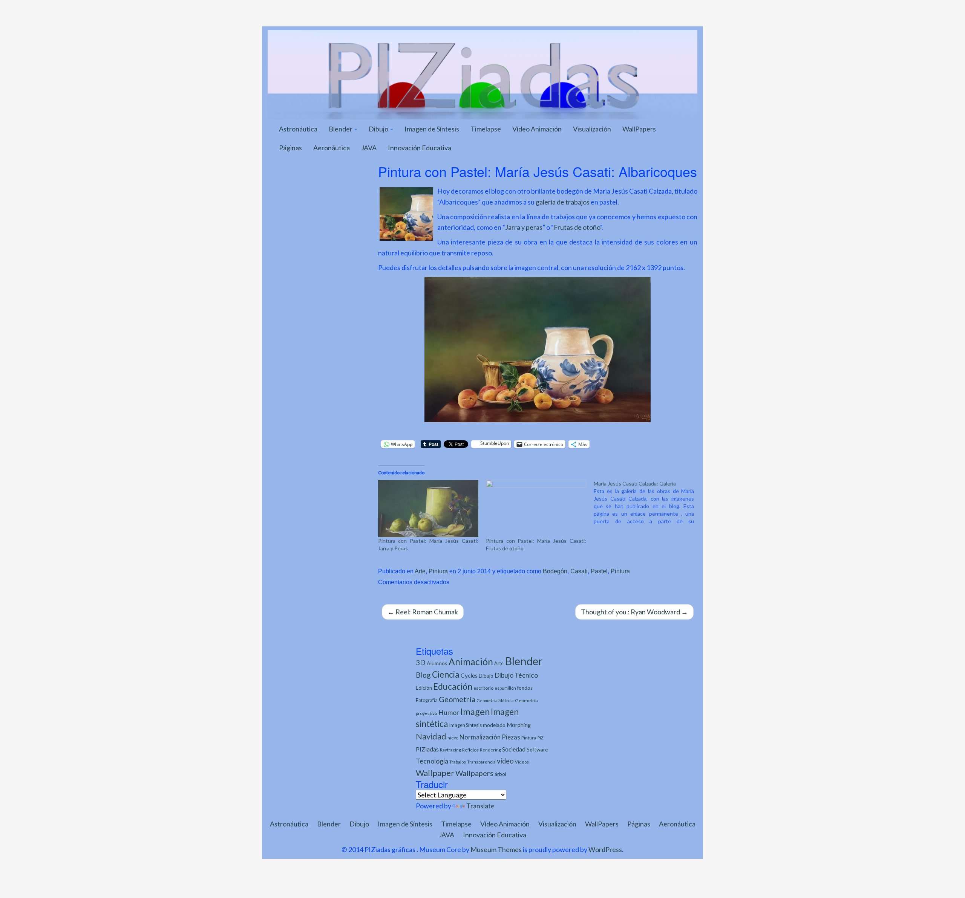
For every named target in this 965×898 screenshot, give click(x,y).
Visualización (592, 129)
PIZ (541, 737)
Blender (341, 129)
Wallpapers (474, 772)
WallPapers (639, 129)
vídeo (505, 761)
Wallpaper (435, 773)
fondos (525, 688)
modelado (494, 725)
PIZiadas (427, 749)
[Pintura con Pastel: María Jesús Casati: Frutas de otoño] (536, 508)
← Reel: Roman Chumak (423, 612)
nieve (452, 737)
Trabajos (457, 761)
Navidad (431, 736)
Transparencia (481, 761)
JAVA (369, 148)
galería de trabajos (563, 202)
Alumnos (437, 663)
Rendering (490, 749)
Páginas (290, 148)
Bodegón (555, 571)
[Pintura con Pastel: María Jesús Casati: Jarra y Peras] (428, 508)
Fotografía (427, 700)
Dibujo (379, 129)
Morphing (519, 725)
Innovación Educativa (419, 148)
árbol (500, 774)
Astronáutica (298, 129)
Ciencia (446, 674)
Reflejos (470, 750)
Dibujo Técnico (516, 675)
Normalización (480, 737)
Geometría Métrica (495, 700)
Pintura (438, 571)
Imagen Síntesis (465, 725)
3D (421, 662)
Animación (471, 661)
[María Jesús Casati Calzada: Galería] (648, 502)
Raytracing (450, 749)
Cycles (469, 675)
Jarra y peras (523, 227)
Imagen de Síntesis (431, 129)
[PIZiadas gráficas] (482, 74)
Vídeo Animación (537, 129)
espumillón (505, 688)
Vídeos (522, 761)
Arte (420, 571)
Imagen (475, 711)
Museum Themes (496, 849)
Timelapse (485, 129)
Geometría (457, 699)
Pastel (599, 571)
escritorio (483, 688)
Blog (423, 674)
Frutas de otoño (577, 227)
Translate (480, 806)
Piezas (511, 737)
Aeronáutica (331, 148)
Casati (579, 571)
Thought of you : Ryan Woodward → (634, 612)
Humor (448, 712)
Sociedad (513, 749)
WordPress (605, 849)
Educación (452, 686)
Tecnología (432, 761)
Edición (424, 688)
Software (537, 749)
